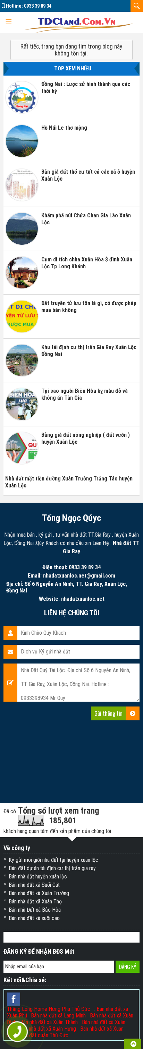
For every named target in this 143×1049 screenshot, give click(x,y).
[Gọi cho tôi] (17, 1032)
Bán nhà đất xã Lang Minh (58, 1015)
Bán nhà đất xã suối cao (34, 918)
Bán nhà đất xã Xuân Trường (39, 893)
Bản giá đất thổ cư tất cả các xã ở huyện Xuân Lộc (88, 175)
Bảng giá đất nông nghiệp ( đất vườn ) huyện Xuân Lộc (85, 438)
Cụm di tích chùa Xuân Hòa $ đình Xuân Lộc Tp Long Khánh (86, 263)
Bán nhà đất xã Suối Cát (34, 885)
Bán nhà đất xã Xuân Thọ (35, 901)
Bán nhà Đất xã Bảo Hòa (35, 910)
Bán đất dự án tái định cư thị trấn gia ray (52, 868)
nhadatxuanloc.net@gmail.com (79, 575)
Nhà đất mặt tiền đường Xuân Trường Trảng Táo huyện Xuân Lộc (69, 482)
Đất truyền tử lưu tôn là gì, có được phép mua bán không (88, 306)
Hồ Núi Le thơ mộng (64, 127)
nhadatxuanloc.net (82, 599)
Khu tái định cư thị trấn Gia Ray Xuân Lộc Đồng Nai (88, 350)
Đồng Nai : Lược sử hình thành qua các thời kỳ (85, 87)
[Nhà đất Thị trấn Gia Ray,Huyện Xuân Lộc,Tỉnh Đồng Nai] (79, 22)
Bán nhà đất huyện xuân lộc (38, 876)
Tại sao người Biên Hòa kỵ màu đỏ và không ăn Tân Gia (84, 394)
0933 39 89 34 (37, 6)
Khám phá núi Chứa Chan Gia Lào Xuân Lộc (86, 219)
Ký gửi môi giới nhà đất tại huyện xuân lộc (53, 860)
